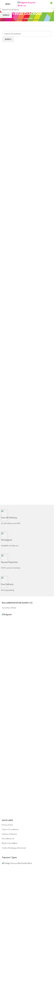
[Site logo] (27, 4)
